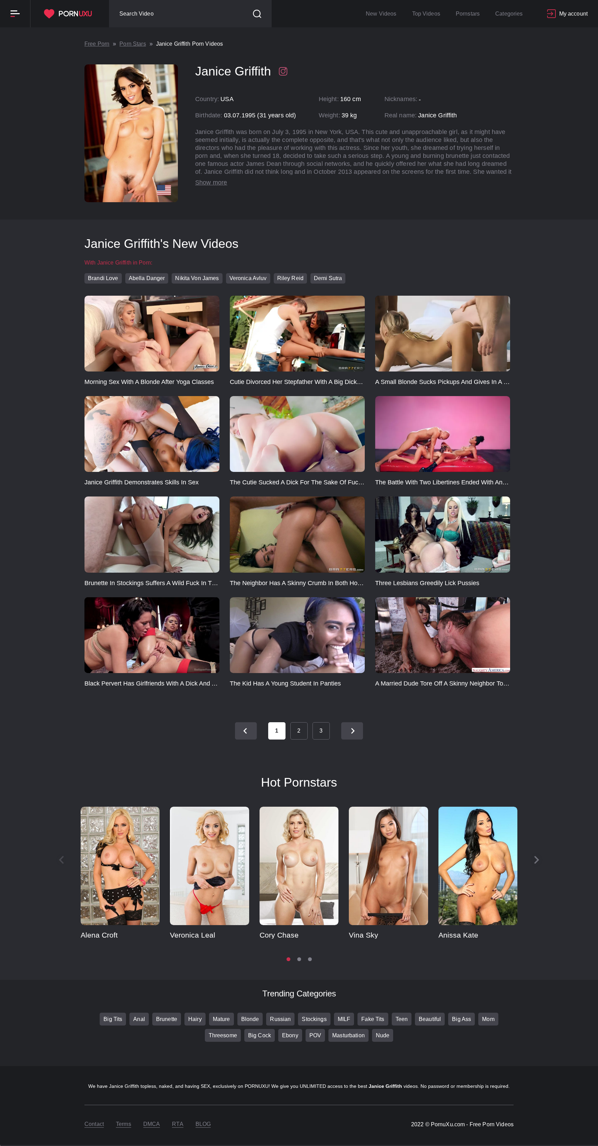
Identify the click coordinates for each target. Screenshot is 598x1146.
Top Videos (426, 14)
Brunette (166, 1019)
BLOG (203, 1124)
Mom (488, 1019)
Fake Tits (372, 1019)
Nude (383, 1035)
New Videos (381, 14)
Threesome (223, 1035)
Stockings (314, 1019)
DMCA (151, 1124)
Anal (139, 1019)
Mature (221, 1019)
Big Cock (259, 1035)
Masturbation (348, 1035)
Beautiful (430, 1019)
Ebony (290, 1035)
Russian (280, 1019)
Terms (123, 1124)
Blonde (250, 1019)
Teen (402, 1019)
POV (315, 1035)
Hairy (195, 1019)
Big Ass (461, 1019)
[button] (536, 860)
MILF (344, 1019)
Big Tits (112, 1019)
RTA (177, 1124)
